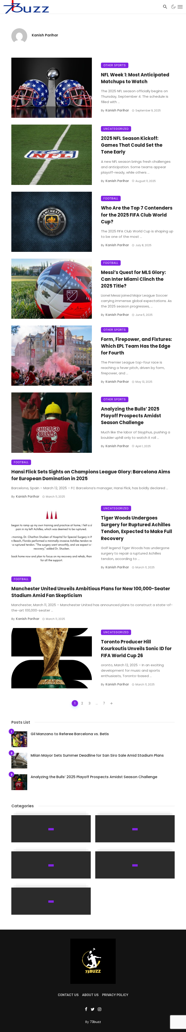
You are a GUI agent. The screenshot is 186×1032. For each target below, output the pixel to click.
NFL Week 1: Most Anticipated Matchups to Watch (135, 78)
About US (90, 995)
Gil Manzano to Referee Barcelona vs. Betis (70, 734)
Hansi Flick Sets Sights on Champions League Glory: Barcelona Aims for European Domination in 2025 (90, 475)
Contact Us (68, 995)
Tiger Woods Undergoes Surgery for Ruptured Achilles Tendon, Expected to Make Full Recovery (136, 528)
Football (110, 198)
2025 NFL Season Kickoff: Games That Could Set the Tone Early (131, 145)
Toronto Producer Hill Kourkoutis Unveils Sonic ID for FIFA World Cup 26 (136, 649)
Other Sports (114, 65)
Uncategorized (116, 129)
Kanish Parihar (45, 35)
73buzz (95, 1022)
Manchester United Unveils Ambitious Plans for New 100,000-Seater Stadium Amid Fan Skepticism (90, 592)
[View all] (51, 828)
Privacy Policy (115, 995)
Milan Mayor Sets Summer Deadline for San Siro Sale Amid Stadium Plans (97, 755)
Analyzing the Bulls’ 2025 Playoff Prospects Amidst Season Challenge (131, 416)
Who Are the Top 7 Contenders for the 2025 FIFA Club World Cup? (136, 215)
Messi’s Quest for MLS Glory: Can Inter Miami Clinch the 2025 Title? (133, 279)
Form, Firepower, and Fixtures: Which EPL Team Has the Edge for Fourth (136, 346)
